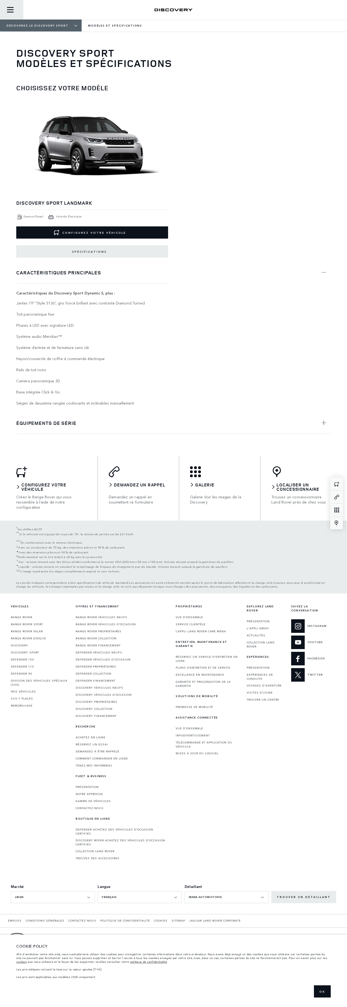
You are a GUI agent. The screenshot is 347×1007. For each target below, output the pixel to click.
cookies (21, 962)
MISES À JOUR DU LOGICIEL (197, 753)
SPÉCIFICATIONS (89, 252)
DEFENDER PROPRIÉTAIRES (96, 666)
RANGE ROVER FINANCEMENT (98, 645)
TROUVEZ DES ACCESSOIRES (98, 858)
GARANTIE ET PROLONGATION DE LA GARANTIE (203, 684)
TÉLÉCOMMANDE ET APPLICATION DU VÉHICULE (204, 744)
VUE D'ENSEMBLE (189, 617)
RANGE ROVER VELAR (27, 631)
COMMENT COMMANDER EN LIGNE (102, 758)
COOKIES (161, 920)
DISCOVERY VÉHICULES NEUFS (99, 687)
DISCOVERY (19, 645)
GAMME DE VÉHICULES (93, 801)
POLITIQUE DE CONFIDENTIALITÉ (125, 920)
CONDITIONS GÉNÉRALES (45, 920)
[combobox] (53, 897)
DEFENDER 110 (22, 666)
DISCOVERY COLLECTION (94, 709)
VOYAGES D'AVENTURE (264, 685)
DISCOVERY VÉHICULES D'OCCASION (104, 695)
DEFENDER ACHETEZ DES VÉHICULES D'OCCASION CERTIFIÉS (114, 831)
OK (322, 991)
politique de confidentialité (148, 962)
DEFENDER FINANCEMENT (95, 680)
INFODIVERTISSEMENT (193, 735)
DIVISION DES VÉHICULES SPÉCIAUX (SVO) (39, 683)
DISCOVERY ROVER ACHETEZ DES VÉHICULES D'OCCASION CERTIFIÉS (120, 842)
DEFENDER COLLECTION (93, 673)
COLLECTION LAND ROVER (95, 851)
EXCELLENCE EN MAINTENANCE (200, 674)
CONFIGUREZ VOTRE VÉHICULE (94, 233)
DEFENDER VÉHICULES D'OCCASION (103, 659)
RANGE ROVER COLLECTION (96, 638)
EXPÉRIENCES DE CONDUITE (260, 677)
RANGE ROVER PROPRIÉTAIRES (98, 631)
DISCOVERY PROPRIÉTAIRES (96, 702)
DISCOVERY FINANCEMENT (96, 716)
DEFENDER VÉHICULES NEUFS (99, 652)
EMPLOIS (15, 920)
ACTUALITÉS (256, 635)
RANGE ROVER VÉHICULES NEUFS (101, 617)
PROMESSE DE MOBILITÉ (194, 707)
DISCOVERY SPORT (25, 652)
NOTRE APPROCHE (89, 794)
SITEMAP (178, 920)
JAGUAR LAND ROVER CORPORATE (215, 920)
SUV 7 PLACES (22, 698)
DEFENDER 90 (21, 673)
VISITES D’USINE (260, 692)
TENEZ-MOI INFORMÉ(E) (94, 765)
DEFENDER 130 (22, 659)
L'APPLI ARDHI (258, 628)
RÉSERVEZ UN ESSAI (92, 744)
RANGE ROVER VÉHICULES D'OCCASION (106, 624)
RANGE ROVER (21, 617)
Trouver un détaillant (304, 897)
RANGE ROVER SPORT (27, 624)
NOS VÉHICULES (23, 691)
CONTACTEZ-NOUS (90, 808)
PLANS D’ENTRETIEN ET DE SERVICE (203, 667)
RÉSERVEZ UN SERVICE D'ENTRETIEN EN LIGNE (207, 659)
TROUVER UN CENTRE (263, 699)
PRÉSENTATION (87, 787)
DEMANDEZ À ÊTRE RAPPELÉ (97, 751)
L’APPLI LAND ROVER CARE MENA (201, 631)
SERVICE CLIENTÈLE (190, 624)
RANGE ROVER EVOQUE (28, 638)
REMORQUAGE (22, 705)
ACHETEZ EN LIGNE (90, 737)
